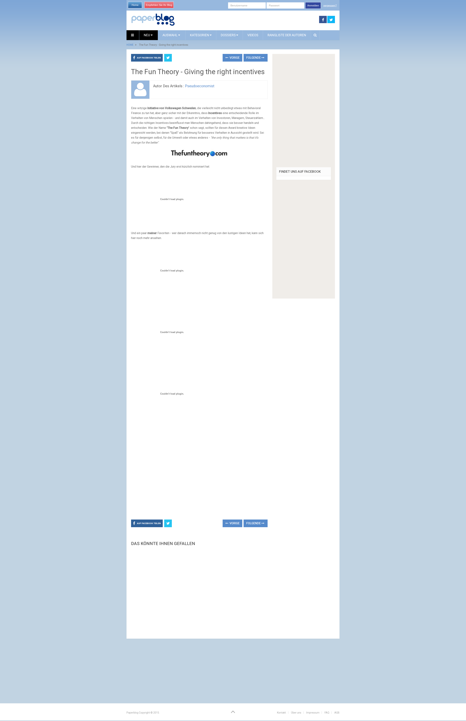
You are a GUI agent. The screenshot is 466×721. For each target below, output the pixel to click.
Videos (252, 35)
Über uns (296, 712)
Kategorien (199, 35)
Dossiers (228, 35)
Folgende (253, 57)
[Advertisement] (247, 19)
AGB (336, 712)
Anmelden (313, 5)
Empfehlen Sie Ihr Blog (159, 4)
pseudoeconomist (199, 86)
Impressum (312, 712)
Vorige (234, 57)
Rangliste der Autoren (287, 35)
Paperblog (132, 712)
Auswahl (170, 35)
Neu (147, 35)
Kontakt (281, 712)
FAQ (327, 712)
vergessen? (330, 5)
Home (135, 4)
